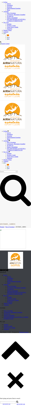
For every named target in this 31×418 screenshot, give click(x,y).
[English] (8, 37)
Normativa (10, 5)
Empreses (9, 28)
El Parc (5, 2)
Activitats (6, 11)
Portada (2, 227)
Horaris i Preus (7, 30)
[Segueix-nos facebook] (1, 270)
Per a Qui (6, 22)
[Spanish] (8, 39)
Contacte (5, 32)
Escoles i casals (8, 326)
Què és (9, 3)
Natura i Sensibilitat (12, 18)
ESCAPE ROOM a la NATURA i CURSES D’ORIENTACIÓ (16, 20)
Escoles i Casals (11, 25)
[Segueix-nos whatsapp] (7, 270)
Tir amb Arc (10, 16)
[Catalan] (4, 33)
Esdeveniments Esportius (13, 8)
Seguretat (9, 7)
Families (9, 24)
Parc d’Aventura (11, 13)
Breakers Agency (24, 332)
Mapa (8, 10)
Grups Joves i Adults (12, 27)
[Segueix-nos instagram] (3, 270)
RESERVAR (6, 404)
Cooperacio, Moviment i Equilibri (16, 14)
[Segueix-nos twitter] (5, 270)
